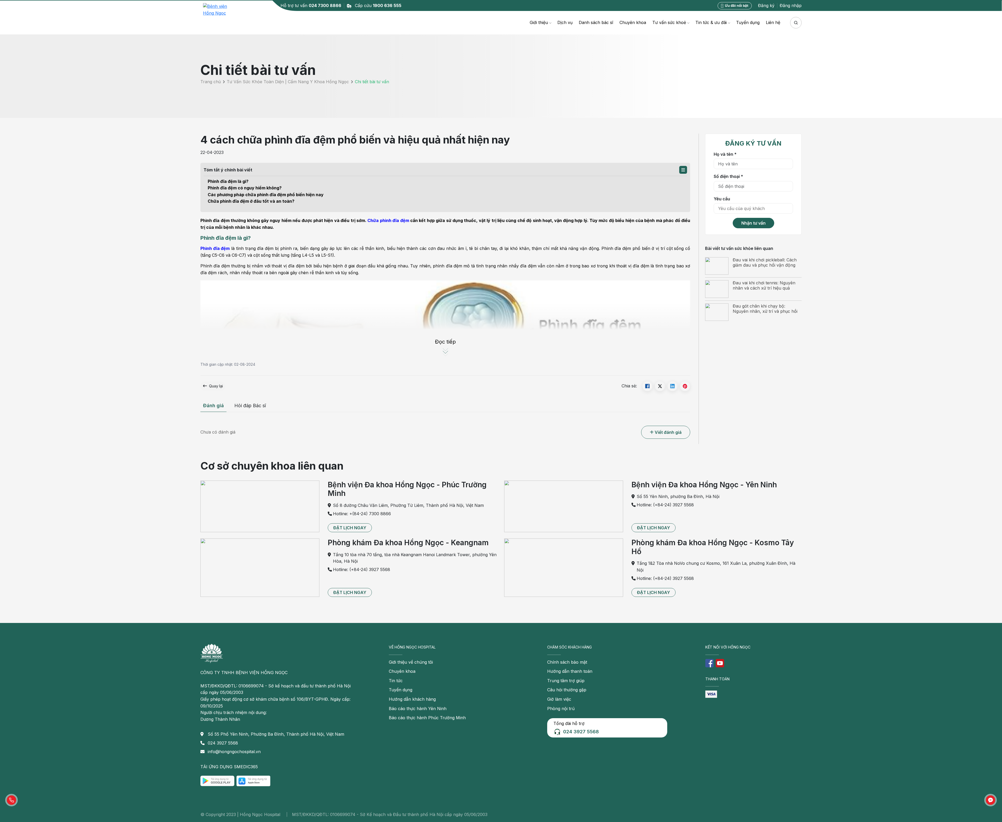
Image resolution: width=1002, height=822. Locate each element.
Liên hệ (773, 22)
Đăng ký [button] (766, 5)
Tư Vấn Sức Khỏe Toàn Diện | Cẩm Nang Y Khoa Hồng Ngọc (288, 82)
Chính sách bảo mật (567, 662)
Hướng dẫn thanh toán (569, 671)
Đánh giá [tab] (213, 405)
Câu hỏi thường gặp (566, 689)
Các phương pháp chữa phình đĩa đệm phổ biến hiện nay (266, 194)
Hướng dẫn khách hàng (412, 699)
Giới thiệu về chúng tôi (411, 662)
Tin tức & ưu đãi (711, 22)
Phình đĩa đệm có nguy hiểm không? (245, 187)
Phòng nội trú (561, 708)
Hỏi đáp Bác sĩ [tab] (250, 405)
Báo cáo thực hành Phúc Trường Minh (427, 717)
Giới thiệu (539, 22)
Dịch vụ (564, 22)
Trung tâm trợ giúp (565, 680)
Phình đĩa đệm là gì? (228, 181)
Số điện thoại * (728, 176)
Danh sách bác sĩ (596, 22)
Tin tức (396, 680)
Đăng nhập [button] (791, 5)
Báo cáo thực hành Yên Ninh (417, 708)
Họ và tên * (725, 154)
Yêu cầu (722, 198)
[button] (683, 170)
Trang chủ (210, 82)
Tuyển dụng (748, 22)
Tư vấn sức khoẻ (669, 22)
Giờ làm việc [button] (559, 699)
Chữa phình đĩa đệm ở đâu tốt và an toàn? (251, 201)
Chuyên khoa (632, 22)
